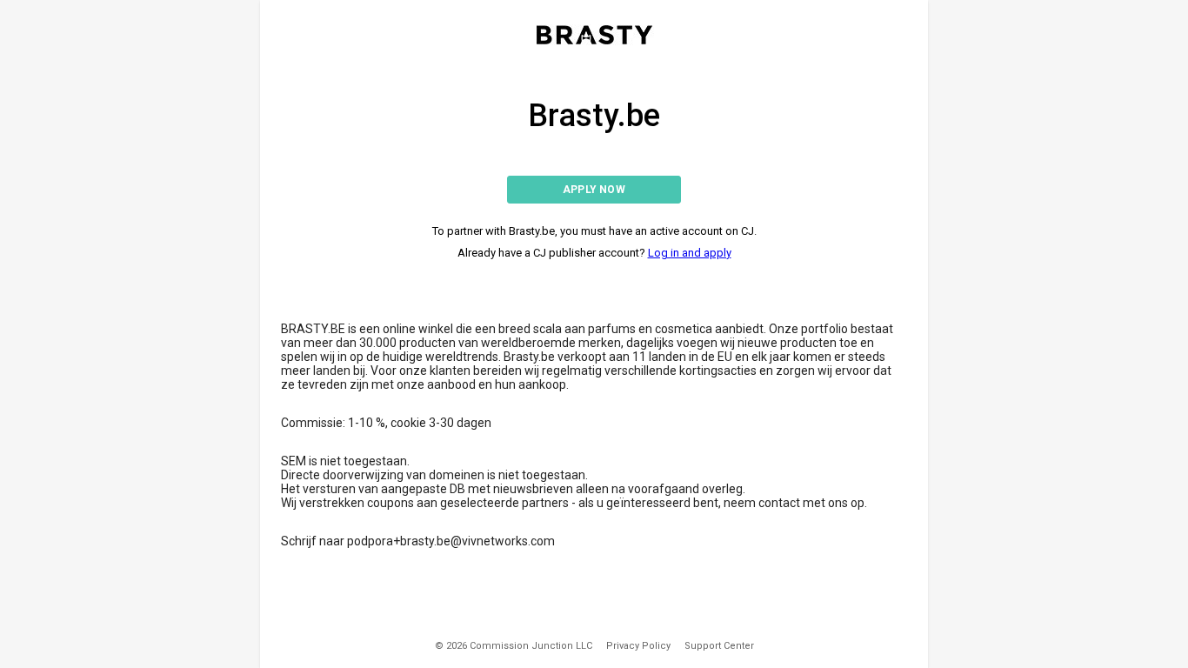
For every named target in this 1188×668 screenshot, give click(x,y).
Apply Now (594, 190)
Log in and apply (689, 252)
